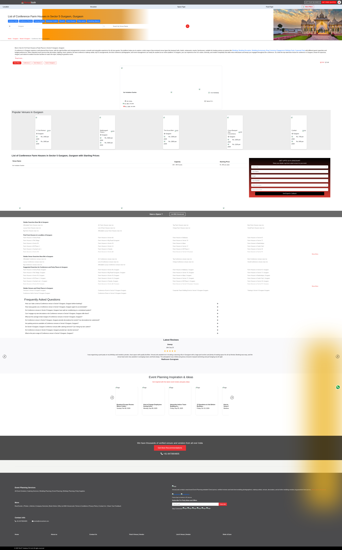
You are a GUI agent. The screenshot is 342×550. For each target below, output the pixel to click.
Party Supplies (80, 491)
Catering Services (32, 491)
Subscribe (223, 504)
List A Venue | (180, 534)
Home (17, 534)
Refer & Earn (227, 534)
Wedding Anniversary (258, 50)
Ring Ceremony (271, 50)
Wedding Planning (45, 491)
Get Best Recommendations (170, 448)
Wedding (235, 50)
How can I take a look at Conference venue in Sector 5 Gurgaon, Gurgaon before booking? (53, 303)
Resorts (62, 21)
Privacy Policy (93, 506)
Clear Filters (17, 63)
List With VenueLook (177, 214)
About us (54, 534)
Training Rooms (39, 21)
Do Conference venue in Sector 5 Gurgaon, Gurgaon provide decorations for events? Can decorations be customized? (62, 320)
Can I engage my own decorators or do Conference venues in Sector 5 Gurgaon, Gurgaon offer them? (57, 313)
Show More (315, 254)
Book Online (53, 506)
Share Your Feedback (114, 506)
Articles (32, 506)
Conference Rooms (26, 21)
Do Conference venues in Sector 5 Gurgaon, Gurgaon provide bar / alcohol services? (52, 330)
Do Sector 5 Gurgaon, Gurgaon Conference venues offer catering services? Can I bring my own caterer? (58, 326)
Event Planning (57, 491)
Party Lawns (81, 21)
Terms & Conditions (81, 506)
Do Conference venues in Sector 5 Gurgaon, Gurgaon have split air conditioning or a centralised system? (58, 310)
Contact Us (102, 506)
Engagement (281, 50)
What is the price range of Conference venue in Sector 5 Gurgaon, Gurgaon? (49, 333)
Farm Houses (71, 21)
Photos (26, 506)
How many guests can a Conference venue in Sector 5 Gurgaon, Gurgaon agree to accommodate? (56, 307)
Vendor (141, 534)
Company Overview (42, 506)
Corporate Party (300, 50)
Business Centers (52, 21)
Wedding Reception (245, 50)
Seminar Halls (13, 21)
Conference (26, 63)
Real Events (19, 506)
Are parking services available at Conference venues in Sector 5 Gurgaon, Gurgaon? (52, 323)
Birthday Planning (68, 491)
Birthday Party (289, 50)
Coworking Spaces (93, 21)
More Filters (309, 6)
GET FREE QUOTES (329, 2)
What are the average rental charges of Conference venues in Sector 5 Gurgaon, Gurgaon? (53, 317)
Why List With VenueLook (66, 506)
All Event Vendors (20, 491)
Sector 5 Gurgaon (49, 63)
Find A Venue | (134, 534)
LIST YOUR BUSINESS (312, 2)
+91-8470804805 (171, 454)
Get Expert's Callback (289, 193)
